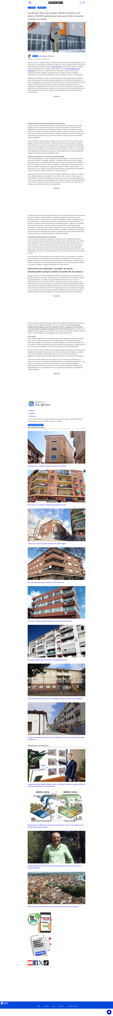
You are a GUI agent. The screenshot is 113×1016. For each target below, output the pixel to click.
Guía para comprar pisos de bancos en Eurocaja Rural (46, 582)
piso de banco (57, 66)
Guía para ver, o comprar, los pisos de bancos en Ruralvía (47, 466)
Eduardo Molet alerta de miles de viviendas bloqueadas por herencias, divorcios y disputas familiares (55, 867)
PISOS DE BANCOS (36, 425)
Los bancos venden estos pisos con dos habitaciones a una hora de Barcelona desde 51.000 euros (56, 738)
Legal (53, 1006)
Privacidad (61, 1006)
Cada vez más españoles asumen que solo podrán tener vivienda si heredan (53, 906)
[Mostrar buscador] (80, 3)
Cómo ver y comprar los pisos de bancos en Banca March (47, 543)
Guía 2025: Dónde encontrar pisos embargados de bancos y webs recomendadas (55, 698)
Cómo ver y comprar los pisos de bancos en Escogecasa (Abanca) (50, 621)
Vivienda (32, 7)
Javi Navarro (43, 56)
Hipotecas (41, 7)
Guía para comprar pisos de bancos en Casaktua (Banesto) (47, 660)
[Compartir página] (83, 3)
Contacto (46, 1006)
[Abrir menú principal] (30, 3)
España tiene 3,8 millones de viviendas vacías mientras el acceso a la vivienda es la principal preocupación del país (55, 826)
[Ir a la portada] (55, 2)
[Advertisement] (56, 109)
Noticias (32, 410)
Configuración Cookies (73, 1006)
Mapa (39, 1006)
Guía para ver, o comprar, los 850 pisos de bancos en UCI (47, 505)
